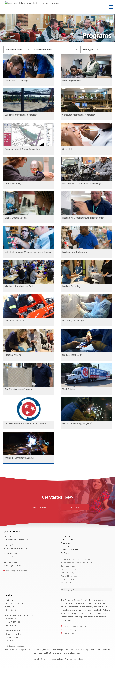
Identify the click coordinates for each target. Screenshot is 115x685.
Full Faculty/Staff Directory (16, 571)
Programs (65, 543)
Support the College (69, 576)
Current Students (68, 539)
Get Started (65, 553)
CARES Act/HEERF (69, 569)
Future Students (67, 536)
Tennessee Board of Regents (80, 649)
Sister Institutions (68, 579)
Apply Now (75, 507)
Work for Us (66, 583)
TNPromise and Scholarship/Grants (76, 562)
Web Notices (69, 633)
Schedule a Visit (40, 507)
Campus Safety (67, 573)
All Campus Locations (15, 646)
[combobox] (16, 49)
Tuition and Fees (68, 566)
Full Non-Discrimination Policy (76, 626)
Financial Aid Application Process (75, 559)
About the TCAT (67, 546)
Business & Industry (69, 550)
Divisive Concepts (71, 630)
